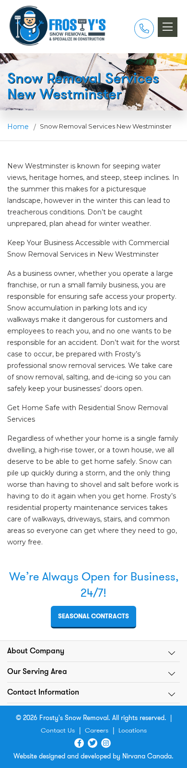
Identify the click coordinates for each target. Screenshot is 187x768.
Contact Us (58, 730)
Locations (132, 730)
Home (18, 126)
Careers (96, 730)
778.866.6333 (144, 29)
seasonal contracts (93, 616)
